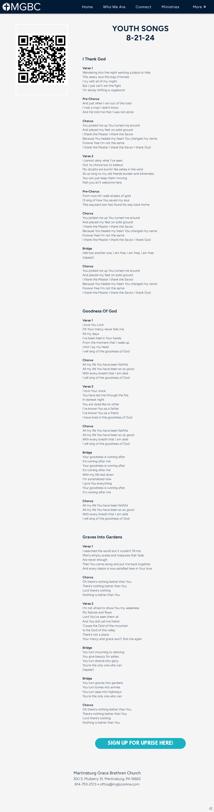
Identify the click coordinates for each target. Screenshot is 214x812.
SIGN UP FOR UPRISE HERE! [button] (140, 743)
